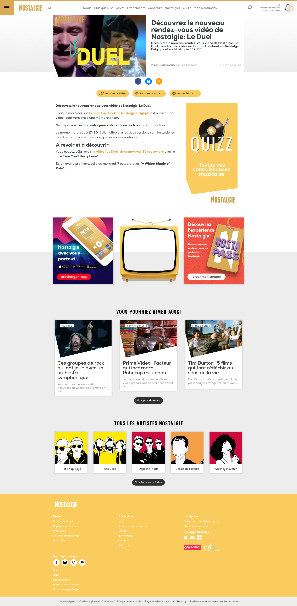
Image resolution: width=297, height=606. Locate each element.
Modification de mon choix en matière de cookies (214, 601)
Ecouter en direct (63, 521)
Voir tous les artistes (148, 482)
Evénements (136, 8)
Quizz (187, 8)
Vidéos (122, 530)
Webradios (59, 530)
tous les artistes (115, 93)
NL (49, 8)
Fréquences (60, 540)
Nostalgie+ (172, 8)
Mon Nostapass (205, 8)
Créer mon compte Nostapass (201, 521)
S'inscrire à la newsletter (132, 526)
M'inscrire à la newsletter (198, 526)
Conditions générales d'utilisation (96, 601)
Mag (121, 521)
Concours (155, 8)
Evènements (125, 535)
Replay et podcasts (64, 526)
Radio (87, 8)
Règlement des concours (157, 601)
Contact (58, 570)
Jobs (56, 574)
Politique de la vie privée (129, 601)
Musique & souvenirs (109, 8)
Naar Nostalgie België (66, 589)
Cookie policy (179, 601)
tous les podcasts (151, 93)
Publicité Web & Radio (66, 584)
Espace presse (61, 579)
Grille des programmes (66, 535)
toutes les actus (187, 93)
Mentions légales (67, 601)
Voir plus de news (148, 400)
